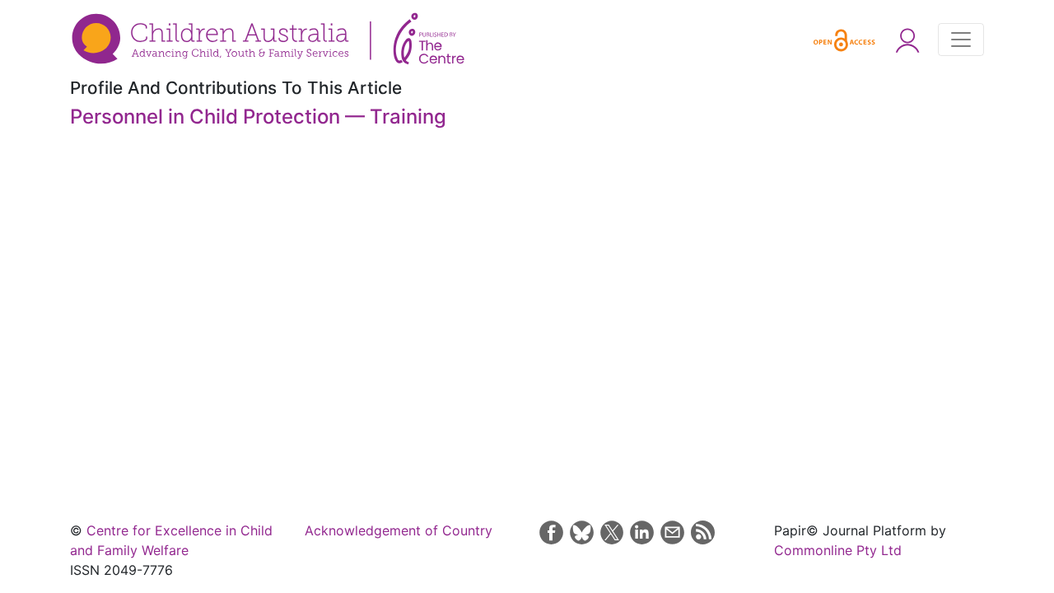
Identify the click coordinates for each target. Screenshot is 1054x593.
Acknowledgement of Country (398, 530)
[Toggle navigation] (961, 39)
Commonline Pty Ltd (838, 550)
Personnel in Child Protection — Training (258, 116)
